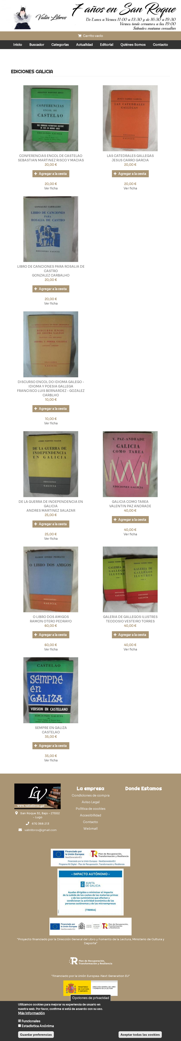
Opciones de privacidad (90, 998)
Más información (31, 1013)
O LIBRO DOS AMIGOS (51, 617)
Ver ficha (51, 188)
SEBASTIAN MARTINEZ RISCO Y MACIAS (51, 160)
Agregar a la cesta (52, 174)
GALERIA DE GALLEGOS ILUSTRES (130, 617)
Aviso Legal (91, 802)
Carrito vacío (92, 36)
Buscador (36, 45)
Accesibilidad (90, 815)
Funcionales (31, 1021)
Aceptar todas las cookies (140, 1034)
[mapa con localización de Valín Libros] (143, 814)
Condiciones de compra (90, 795)
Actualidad (84, 45)
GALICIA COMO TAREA (130, 502)
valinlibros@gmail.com (41, 830)
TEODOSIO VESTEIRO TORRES (130, 621)
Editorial (106, 45)
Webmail (90, 829)
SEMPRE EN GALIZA (51, 728)
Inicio (17, 45)
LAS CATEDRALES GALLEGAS (130, 156)
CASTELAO (51, 732)
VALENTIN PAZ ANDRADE (130, 506)
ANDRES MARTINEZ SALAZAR (50, 511)
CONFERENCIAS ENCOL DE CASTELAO (50, 156)
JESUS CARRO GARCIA (130, 160)
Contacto (160, 45)
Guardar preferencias (36, 1034)
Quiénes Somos (133, 45)
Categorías (60, 45)
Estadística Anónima (38, 1026)
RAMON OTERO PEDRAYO (51, 621)
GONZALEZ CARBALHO (51, 275)
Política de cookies (91, 809)
